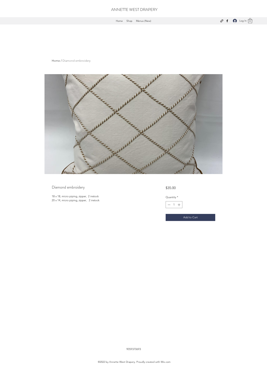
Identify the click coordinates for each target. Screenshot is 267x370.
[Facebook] (227, 21)
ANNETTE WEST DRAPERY (134, 9)
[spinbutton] (174, 204)
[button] (250, 20)
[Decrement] (168, 204)
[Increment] (179, 204)
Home (56, 60)
